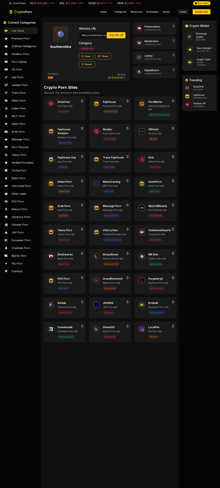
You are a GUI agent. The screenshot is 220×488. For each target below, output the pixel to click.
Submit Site (201, 11)
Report (88, 64)
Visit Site (114, 35)
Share (105, 56)
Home (103, 11)
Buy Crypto (203, 3)
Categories (120, 11)
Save (87, 56)
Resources (137, 11)
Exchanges (152, 11)
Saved (166, 11)
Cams (183, 11)
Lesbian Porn (87, 48)
